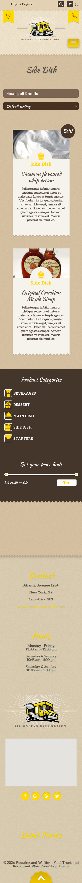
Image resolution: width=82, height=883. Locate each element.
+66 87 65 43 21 (73, 16)
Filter (66, 482)
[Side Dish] (41, 263)
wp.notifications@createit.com (41, 606)
